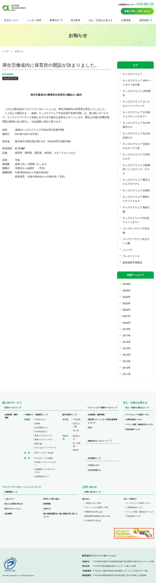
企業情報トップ (11, 491)
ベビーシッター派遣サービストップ (102, 407)
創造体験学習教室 (132, 262)
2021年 (127, 316)
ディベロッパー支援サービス (137, 414)
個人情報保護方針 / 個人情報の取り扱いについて (60, 515)
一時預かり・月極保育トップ (36, 414)
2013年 (127, 361)
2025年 (127, 290)
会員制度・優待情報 (11, 416)
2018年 (127, 329)
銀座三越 (38, 443)
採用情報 (47, 503)
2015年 (127, 348)
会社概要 (8, 513)
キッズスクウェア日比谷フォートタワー (136, 220)
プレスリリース (10, 78)
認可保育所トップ (69, 414)
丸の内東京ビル (41, 427)
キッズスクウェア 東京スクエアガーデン (136, 181)
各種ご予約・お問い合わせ (137, 11)
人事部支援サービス (134, 419)
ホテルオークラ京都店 (44, 458)
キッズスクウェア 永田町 (136, 190)
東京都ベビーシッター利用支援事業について (102, 421)
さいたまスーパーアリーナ (46, 447)
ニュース (127, 249)
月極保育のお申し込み (94, 511)
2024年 (127, 297)
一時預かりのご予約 (93, 503)
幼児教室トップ (94, 458)
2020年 (127, 322)
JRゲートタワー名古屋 (44, 452)
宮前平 (76, 450)
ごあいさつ (9, 498)
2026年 (127, 284)
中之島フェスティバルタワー (46, 463)
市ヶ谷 (76, 430)
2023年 (127, 303)
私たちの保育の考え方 (14, 503)
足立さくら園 (76, 425)
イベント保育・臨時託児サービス (139, 424)
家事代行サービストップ (98, 440)
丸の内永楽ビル (41, 431)
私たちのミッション (13, 508)
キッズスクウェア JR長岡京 (137, 93)
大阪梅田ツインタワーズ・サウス (46, 470)
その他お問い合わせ (93, 520)
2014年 (127, 354)
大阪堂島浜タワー (42, 476)
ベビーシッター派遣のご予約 (96, 507)
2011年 (127, 374)
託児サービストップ (13, 407)
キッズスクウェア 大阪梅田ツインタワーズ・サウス (136, 169)
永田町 (37, 423)
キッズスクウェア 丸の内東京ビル (136, 124)
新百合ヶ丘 (76, 437)
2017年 (127, 335)
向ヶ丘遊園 (76, 444)
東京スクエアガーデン (44, 435)
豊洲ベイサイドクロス (44, 439)
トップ (5, 51)
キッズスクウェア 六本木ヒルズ (136, 156)
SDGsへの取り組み (51, 498)
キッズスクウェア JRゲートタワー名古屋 (137, 82)
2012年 (127, 367)
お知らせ (47, 508)
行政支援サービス (133, 429)
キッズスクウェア (132, 74)
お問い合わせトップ (93, 491)
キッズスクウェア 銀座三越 (136, 209)
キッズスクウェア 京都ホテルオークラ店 (136, 146)
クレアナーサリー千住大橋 (136, 230)
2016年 (127, 342)
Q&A (90, 427)
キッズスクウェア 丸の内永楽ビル (136, 135)
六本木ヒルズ (40, 419)
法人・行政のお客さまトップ (137, 407)
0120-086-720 (145, 4)
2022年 (127, 309)
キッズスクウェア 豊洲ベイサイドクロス (136, 199)
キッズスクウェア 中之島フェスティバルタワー (136, 114)
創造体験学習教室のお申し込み (97, 516)
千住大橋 (76, 419)
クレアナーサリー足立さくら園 (136, 241)
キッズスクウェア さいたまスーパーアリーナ (136, 103)
